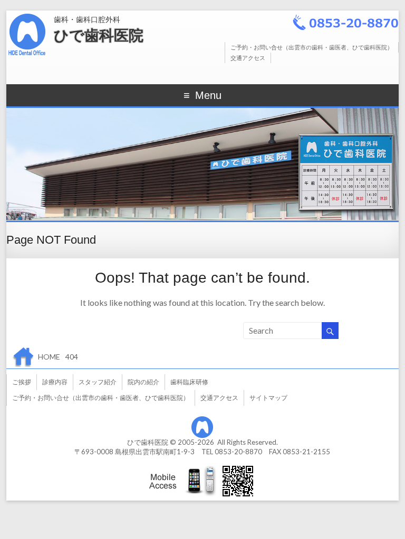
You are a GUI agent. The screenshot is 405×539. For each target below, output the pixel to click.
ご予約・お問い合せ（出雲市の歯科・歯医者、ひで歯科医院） (311, 47)
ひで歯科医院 (98, 35)
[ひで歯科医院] (27, 16)
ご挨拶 (21, 382)
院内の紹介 (143, 382)
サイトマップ (268, 398)
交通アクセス (247, 57)
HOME (49, 356)
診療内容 (55, 382)
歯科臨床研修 (189, 382)
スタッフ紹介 (98, 382)
